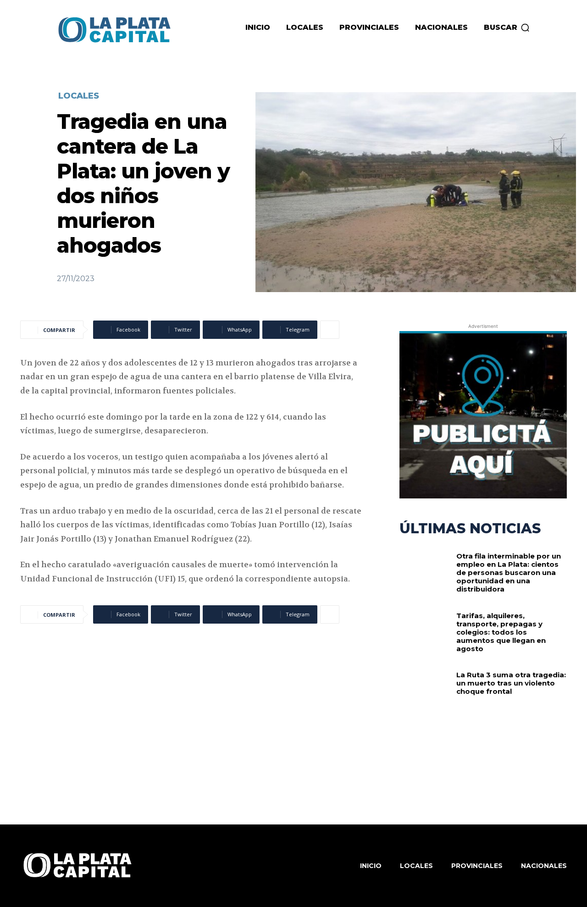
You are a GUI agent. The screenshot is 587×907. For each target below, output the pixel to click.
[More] (329, 330)
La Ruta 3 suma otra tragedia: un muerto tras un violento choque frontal (511, 683)
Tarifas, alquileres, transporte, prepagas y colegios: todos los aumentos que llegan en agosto (501, 632)
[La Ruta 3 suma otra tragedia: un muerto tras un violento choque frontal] (424, 694)
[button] (507, 27)
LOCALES (78, 96)
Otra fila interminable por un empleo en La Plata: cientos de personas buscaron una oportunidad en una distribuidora (508, 572)
